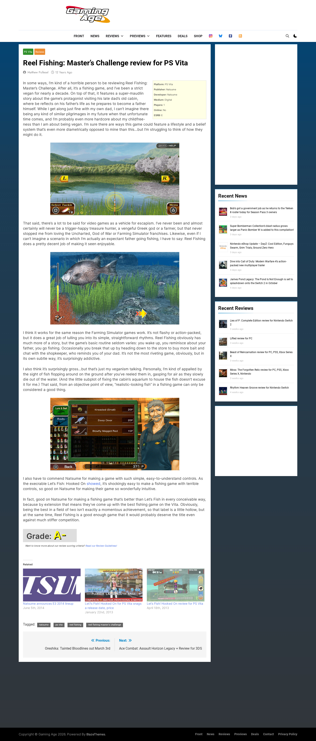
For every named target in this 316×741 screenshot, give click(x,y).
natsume (44, 624)
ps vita (59, 624)
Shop (198, 36)
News (95, 36)
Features (163, 36)
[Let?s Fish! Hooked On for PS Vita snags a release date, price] (114, 585)
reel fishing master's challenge (104, 624)
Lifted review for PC (241, 338)
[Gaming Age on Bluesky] (220, 36)
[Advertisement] (219, 14)
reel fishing (75, 624)
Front (79, 36)
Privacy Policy (287, 734)
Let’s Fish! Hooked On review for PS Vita (175, 603)
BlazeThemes (95, 734)
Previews (137, 36)
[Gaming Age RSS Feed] (240, 36)
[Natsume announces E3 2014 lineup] (52, 585)
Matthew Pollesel (38, 72)
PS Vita (28, 52)
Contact (268, 734)
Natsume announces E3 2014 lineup (48, 603)
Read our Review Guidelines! (101, 545)
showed (93, 483)
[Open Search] (287, 36)
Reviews (112, 36)
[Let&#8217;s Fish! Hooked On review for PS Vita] (175, 585)
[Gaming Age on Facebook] (230, 36)
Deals (182, 36)
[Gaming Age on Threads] (211, 36)
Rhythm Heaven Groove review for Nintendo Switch (259, 387)
